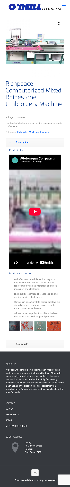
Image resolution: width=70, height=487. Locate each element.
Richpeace (45, 132)
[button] (59, 24)
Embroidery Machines (28, 132)
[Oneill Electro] (35, 7)
